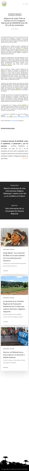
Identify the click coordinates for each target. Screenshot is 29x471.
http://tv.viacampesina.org (21, 116)
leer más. (25, 158)
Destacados (6, 249)
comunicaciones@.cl (17, 120)
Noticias (18, 14)
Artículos (11, 14)
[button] (27, 4)
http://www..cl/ (8, 116)
